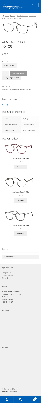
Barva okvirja (6, 62)
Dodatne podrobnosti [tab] (9, 99)
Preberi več (20, 167)
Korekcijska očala (14, 89)
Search (20, 399)
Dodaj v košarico (18, 73)
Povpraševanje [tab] (7, 105)
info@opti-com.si (13, 292)
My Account (7, 399)
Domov (7, 16)
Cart (31, 397)
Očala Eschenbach (22, 16)
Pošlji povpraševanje (11, 78)
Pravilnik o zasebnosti (9, 392)
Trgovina (12, 16)
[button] (35, 23)
